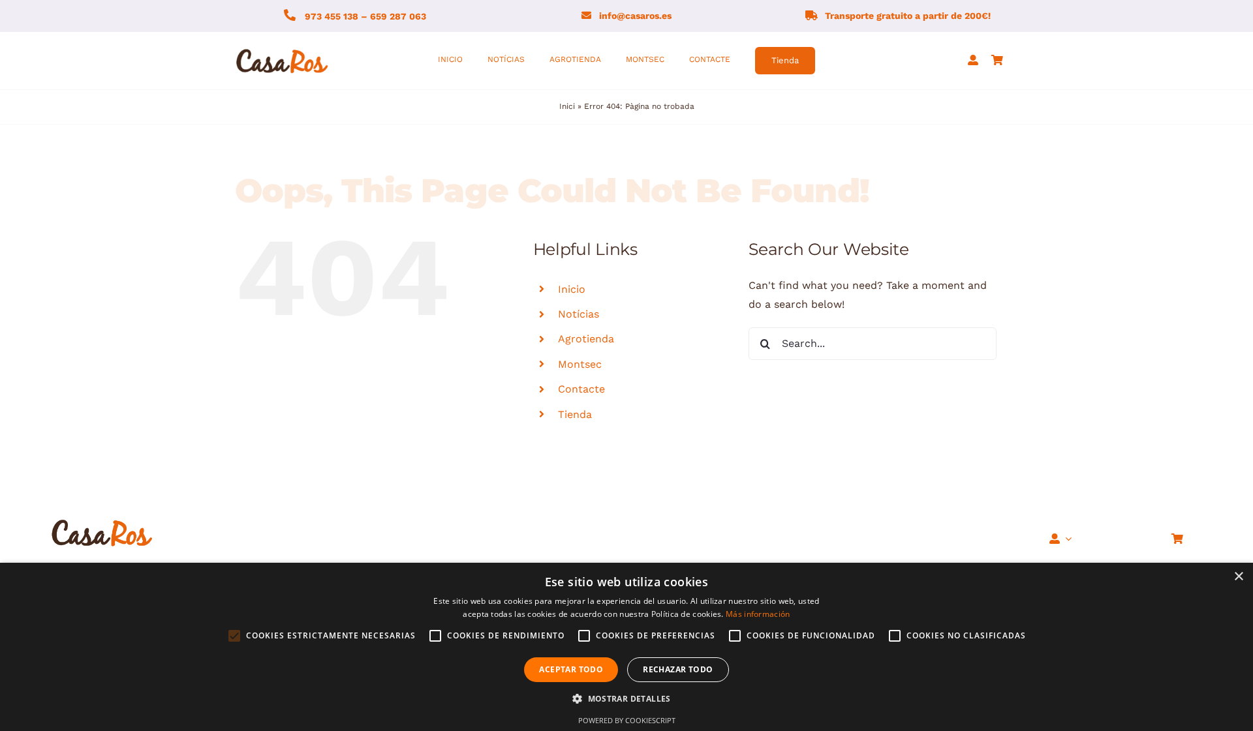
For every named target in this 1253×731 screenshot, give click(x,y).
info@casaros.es (635, 15)
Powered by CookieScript (626, 720)
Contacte (581, 389)
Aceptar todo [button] (571, 669)
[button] (626, 699)
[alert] (626, 647)
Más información (758, 613)
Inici (567, 106)
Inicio (571, 289)
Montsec (580, 364)
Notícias (578, 314)
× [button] (1238, 577)
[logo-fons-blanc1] (282, 50)
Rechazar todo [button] (678, 669)
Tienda (575, 414)
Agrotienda (586, 339)
